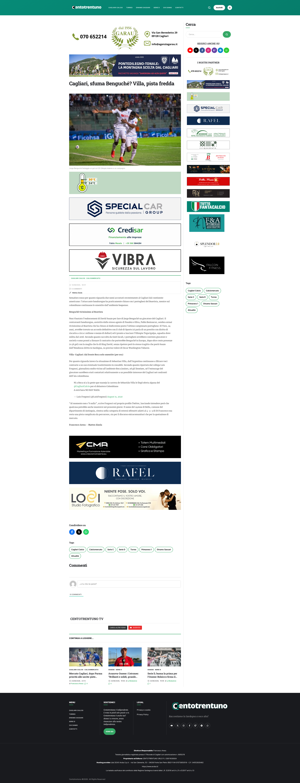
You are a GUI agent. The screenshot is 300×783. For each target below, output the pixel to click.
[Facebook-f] (202, 50)
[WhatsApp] (86, 532)
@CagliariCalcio (82, 386)
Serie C (110, 549)
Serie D (122, 549)
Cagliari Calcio (77, 549)
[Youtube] (190, 50)
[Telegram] (220, 50)
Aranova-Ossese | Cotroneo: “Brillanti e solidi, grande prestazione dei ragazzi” (123, 677)
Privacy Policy (142, 714)
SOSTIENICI (109, 702)
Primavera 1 (146, 549)
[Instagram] (208, 50)
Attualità (75, 556)
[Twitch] (214, 50)
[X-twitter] (196, 50)
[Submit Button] (227, 34)
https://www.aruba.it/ (150, 766)
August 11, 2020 (115, 396)
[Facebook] (72, 532)
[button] (209, 7)
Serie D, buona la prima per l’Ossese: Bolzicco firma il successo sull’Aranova (162, 677)
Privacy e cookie (143, 710)
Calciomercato (95, 549)
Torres (133, 549)
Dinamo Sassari (164, 549)
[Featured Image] (86, 656)
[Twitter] (79, 532)
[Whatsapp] (226, 50)
